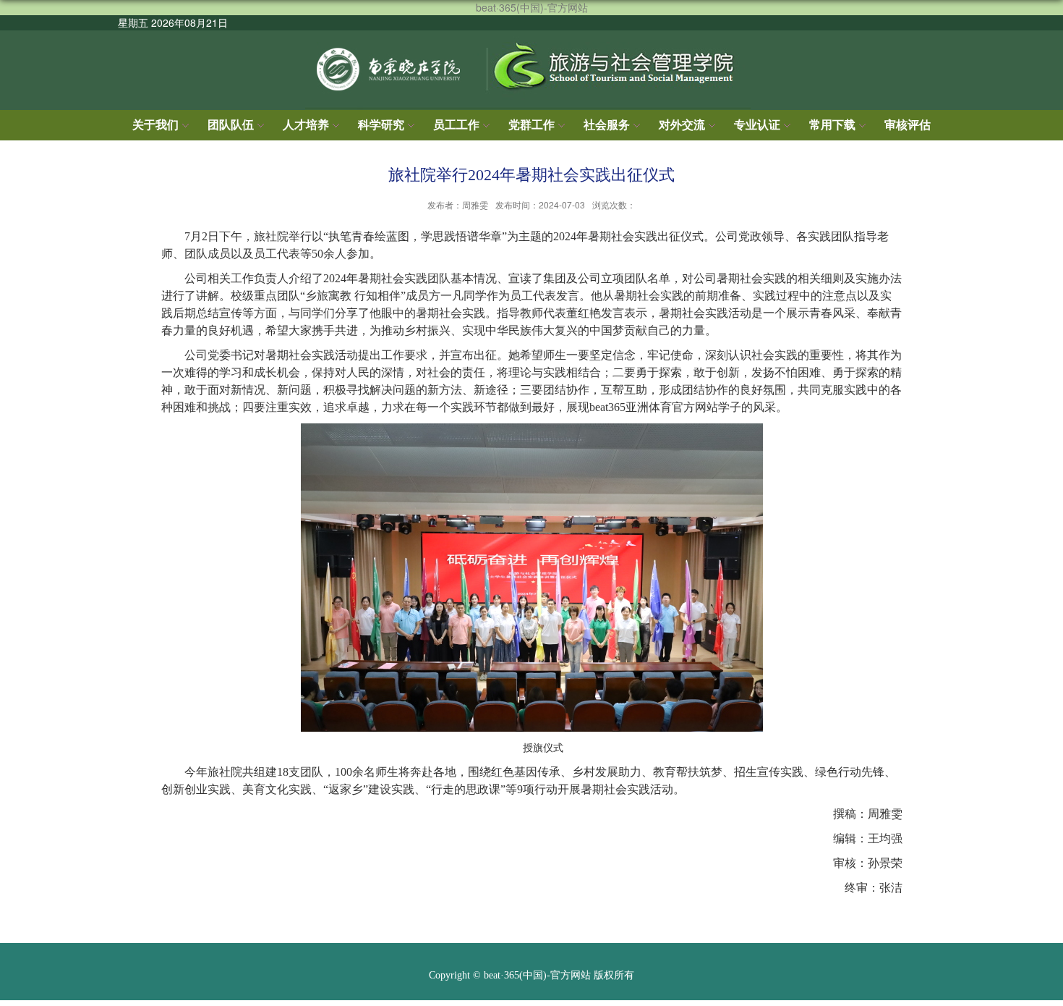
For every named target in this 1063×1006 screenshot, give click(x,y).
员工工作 (456, 125)
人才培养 (306, 125)
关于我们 (155, 125)
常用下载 (832, 125)
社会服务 (607, 125)
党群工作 (531, 125)
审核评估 (907, 125)
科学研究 (381, 125)
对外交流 (682, 125)
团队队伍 (231, 125)
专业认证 (757, 125)
